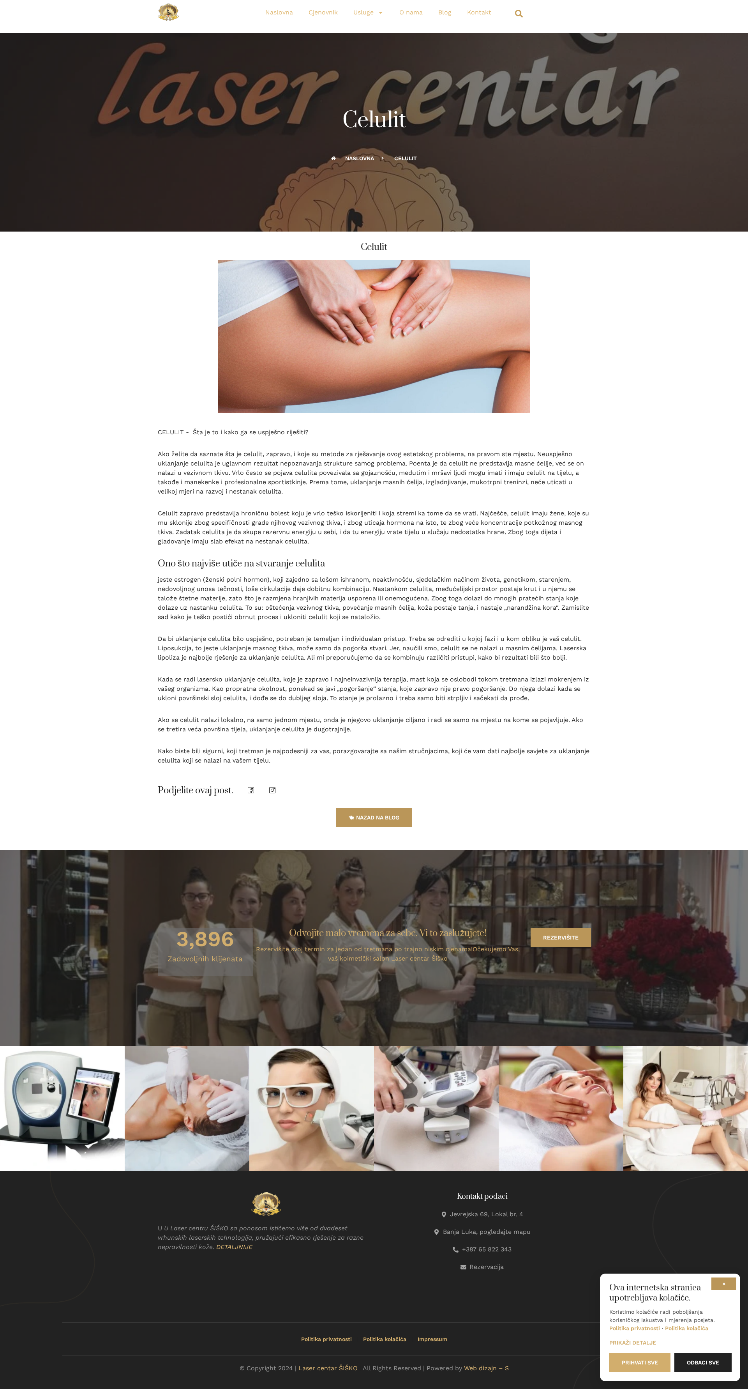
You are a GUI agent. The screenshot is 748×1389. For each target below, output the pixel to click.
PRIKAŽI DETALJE (632, 1342)
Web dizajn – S (486, 1368)
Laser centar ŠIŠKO (328, 1368)
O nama (411, 12)
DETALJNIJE (234, 1247)
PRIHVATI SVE (640, 1362)
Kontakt (479, 12)
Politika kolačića (384, 1339)
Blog (445, 12)
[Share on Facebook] (251, 790)
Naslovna (279, 12)
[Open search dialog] (519, 15)
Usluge (363, 12)
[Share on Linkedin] (272, 790)
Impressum (432, 1339)
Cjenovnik (323, 12)
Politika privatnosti (326, 1339)
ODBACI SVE (703, 1362)
